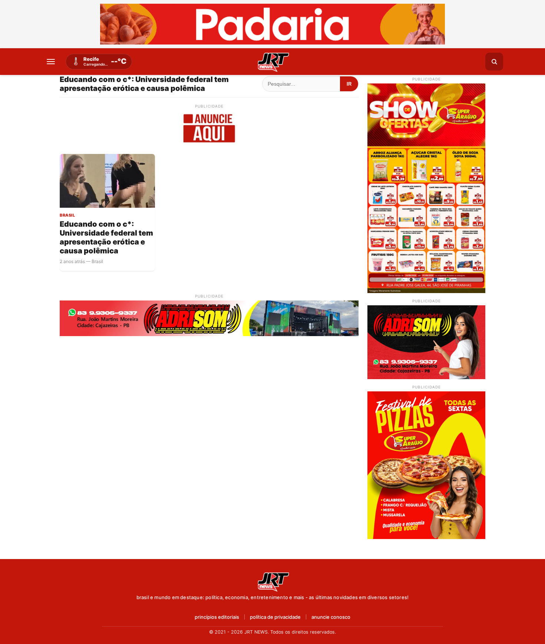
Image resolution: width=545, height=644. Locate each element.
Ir (349, 84)
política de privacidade (275, 617)
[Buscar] (494, 61)
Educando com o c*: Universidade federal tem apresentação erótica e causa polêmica (106, 237)
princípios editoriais (217, 617)
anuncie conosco (330, 617)
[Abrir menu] (51, 61)
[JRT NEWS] (272, 581)
